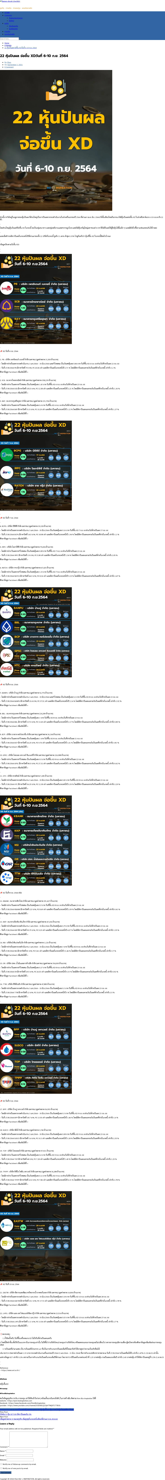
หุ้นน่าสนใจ (54, 1409)
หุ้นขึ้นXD (46, 1409)
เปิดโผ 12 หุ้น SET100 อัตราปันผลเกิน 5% (15, 1414)
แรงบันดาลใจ (9, 34)
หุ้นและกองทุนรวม (16, 18)
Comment (4, 1447)
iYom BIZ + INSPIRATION (10, 3)
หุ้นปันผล (61, 1409)
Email (3, 1455)
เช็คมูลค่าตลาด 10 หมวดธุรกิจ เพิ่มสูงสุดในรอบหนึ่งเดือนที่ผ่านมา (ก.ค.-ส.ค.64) (29, 1419)
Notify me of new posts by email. (15, 1468)
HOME (7, 12)
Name (3, 1451)
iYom (9, 62)
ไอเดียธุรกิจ (13, 29)
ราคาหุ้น (40, 1409)
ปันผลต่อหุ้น (23, 1409)
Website (3, 1460)
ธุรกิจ (6, 23)
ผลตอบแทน (32, 1409)
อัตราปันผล (69, 1409)
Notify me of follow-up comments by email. (19, 1464)
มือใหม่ (11, 20)
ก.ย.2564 (15, 1409)
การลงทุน (8, 15)
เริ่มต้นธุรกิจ (13, 26)
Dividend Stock (6, 1409)
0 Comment (9, 67)
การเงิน (7, 31)
